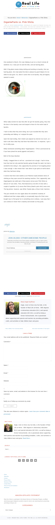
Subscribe (42, 248)
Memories (23, 296)
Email (6, 373)
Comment (7, 341)
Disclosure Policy (8, 481)
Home (5, 474)
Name (6, 365)
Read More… (27, 438)
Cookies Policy (7, 483)
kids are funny (36, 296)
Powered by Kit (27, 251)
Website (6, 381)
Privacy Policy (7, 480)
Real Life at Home (27, 5)
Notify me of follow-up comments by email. (17, 401)
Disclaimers (6, 487)
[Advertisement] (27, 46)
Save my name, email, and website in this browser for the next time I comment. (25, 393)
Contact (6, 478)
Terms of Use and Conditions (10, 485)
